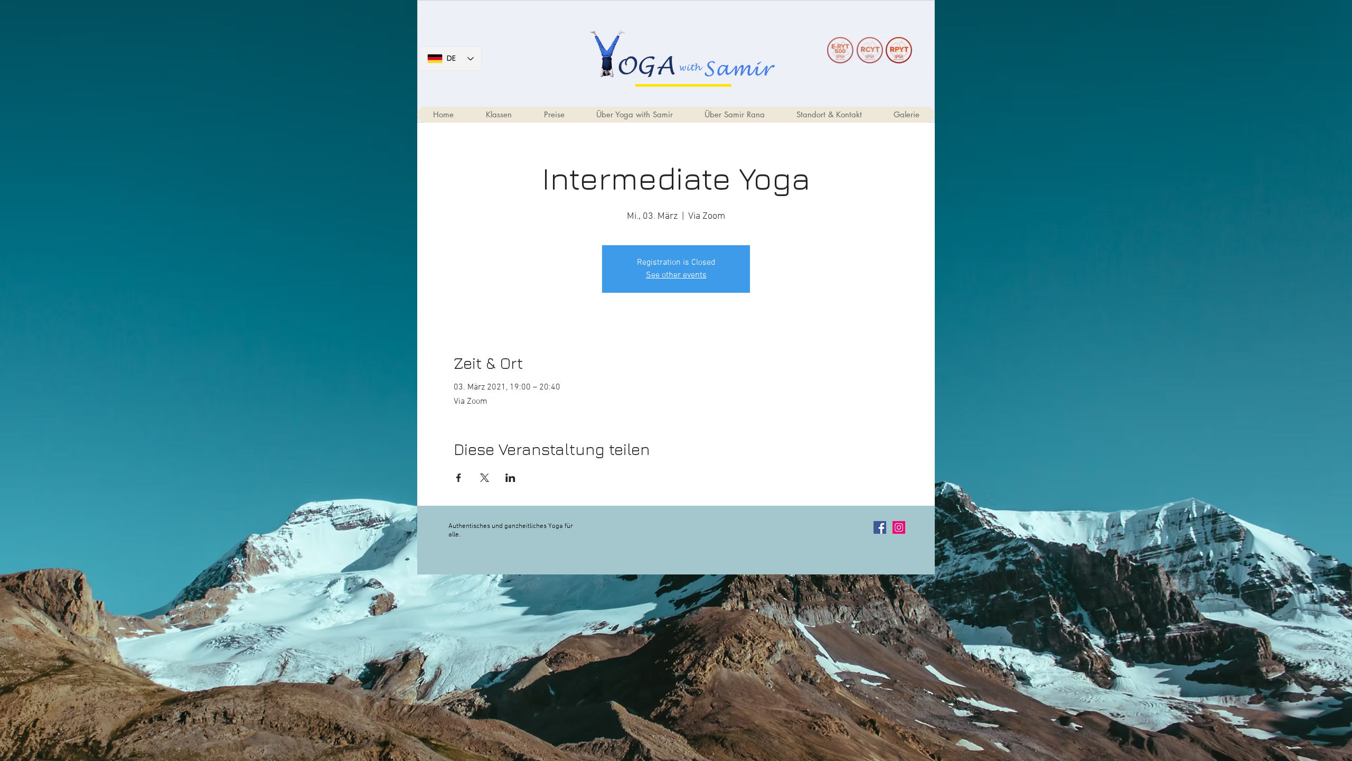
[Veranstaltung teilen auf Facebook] (459, 478)
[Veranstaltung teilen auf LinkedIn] (510, 478)
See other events (676, 275)
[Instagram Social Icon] (899, 527)
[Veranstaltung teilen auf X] (485, 478)
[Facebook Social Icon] (880, 527)
